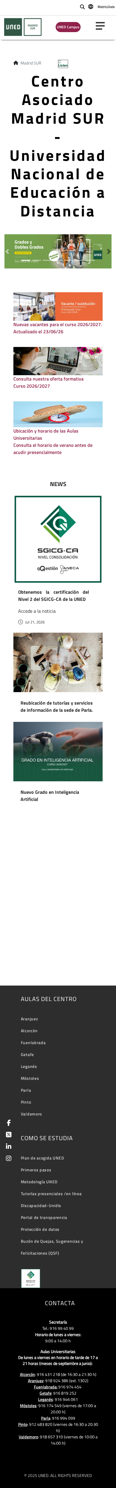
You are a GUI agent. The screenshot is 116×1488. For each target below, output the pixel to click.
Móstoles (30, 1078)
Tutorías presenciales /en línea (51, 1193)
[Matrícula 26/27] (58, 250)
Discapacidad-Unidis (41, 1205)
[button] (7, 251)
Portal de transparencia (44, 1217)
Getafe (27, 1054)
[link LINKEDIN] (7, 1147)
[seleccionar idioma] (91, 6)
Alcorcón (29, 1030)
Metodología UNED (39, 1182)
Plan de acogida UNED (42, 1158)
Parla (26, 1090)
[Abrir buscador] (82, 6)
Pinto (26, 1102)
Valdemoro (31, 1114)
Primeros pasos (36, 1170)
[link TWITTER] (7, 1135)
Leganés (29, 1066)
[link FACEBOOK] (8, 1123)
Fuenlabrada (33, 1042)
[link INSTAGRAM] (7, 1159)
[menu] (102, 26)
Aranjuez (29, 1019)
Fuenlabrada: (45, 1387)
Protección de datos (40, 1229)
